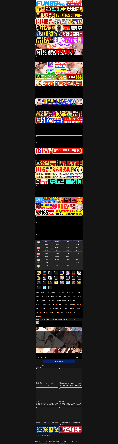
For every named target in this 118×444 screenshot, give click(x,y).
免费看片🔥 (55, 304)
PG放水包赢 (58, 296)
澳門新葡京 (43, 304)
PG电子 (63, 292)
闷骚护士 (77, 256)
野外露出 (77, 250)
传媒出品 (46, 262)
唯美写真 (67, 259)
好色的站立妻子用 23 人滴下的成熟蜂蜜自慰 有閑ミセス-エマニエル (71, 423)
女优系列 (57, 253)
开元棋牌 (48, 292)
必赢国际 (47, 296)
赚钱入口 (63, 312)
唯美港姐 (67, 247)
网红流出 (67, 250)
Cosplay (67, 244)
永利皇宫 (49, 304)
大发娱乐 (38, 304)
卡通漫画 (46, 259)
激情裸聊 (67, 304)
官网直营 (53, 292)
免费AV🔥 (74, 312)
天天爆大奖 (43, 308)
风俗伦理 (77, 265)
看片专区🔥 (57, 312)
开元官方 (38, 308)
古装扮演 (46, 253)
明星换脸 (57, 256)
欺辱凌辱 (46, 250)
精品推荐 (46, 241)
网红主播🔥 (38, 316)
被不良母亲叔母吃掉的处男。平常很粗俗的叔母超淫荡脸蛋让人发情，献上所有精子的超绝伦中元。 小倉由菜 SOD (47, 405)
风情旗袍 (46, 256)
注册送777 (74, 292)
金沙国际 (49, 308)
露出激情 (57, 259)
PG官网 (42, 292)
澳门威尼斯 (78, 308)
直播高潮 (64, 296)
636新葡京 (61, 304)
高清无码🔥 (68, 312)
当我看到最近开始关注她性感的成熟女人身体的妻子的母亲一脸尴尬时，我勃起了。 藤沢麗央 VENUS (71, 405)
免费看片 (61, 308)
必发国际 (69, 300)
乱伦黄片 (48, 300)
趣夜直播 (59, 300)
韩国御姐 (57, 247)
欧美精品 (67, 241)
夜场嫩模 (64, 300)
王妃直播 (43, 300)
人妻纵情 (67, 265)
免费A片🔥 (44, 312)
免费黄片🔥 (72, 304)
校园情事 (57, 265)
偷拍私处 (53, 300)
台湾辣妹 (46, 247)
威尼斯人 (38, 292)
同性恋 (77, 262)
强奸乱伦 (57, 241)
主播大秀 (38, 300)
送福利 (79, 292)
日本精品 (57, 244)
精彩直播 (69, 296)
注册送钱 (68, 292)
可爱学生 (67, 253)
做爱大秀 (67, 308)
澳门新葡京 (75, 300)
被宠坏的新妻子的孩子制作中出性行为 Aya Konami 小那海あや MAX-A (46, 384)
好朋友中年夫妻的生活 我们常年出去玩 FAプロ (47, 422)
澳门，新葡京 (55, 308)
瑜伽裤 (67, 256)
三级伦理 (46, 244)
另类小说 (46, 268)
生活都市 (46, 265)
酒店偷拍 (79, 296)
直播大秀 (72, 308)
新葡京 (37, 296)
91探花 (57, 250)
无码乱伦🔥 (79, 304)
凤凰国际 (53, 296)
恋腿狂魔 (77, 253)
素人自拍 (77, 244)
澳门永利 (58, 292)
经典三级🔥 (38, 312)
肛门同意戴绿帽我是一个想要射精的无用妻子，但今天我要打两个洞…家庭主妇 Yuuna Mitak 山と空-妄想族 (71, 385)
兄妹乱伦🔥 (50, 312)
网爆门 (77, 259)
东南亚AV (77, 247)
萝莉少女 (77, 241)
